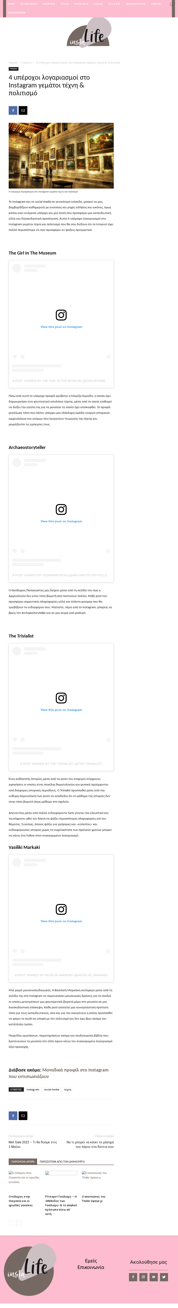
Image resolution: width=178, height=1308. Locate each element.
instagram (33, 1089)
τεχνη (67, 1089)
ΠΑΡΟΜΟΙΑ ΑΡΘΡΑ (23, 1161)
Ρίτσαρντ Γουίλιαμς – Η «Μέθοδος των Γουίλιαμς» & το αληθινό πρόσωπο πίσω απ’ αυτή (61, 1205)
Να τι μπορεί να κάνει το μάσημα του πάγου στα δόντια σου (90, 1144)
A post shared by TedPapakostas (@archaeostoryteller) (61, 575)
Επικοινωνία (90, 1267)
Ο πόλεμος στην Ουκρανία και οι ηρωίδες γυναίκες (21, 1201)
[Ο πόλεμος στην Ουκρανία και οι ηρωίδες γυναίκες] (25, 1182)
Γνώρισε (26, 62)
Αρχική (13, 62)
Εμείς (91, 1261)
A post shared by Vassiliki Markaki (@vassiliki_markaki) (61, 975)
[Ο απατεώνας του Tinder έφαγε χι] (98, 1182)
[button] (171, 5)
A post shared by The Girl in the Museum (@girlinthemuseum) (64, 381)
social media (51, 1089)
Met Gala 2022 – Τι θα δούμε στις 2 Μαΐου (33, 1144)
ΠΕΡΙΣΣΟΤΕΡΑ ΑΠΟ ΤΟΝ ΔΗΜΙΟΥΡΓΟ (62, 1161)
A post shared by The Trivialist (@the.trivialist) (61, 764)
